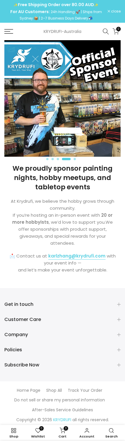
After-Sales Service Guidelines (62, 410)
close (115, 11)
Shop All (54, 390)
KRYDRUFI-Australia (62, 31)
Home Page (28, 390)
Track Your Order (85, 390)
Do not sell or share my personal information (59, 400)
